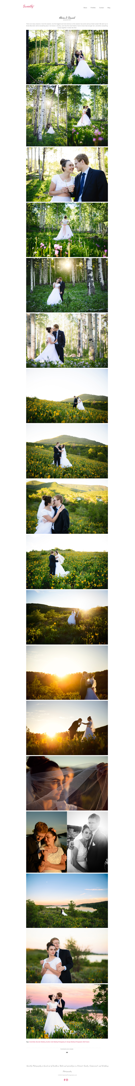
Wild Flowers (86, 1042)
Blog (109, 8)
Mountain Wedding (40, 1042)
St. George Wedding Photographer (73, 1042)
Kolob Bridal (32, 1042)
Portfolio (93, 8)
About (85, 8)
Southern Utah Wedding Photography (55, 1042)
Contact (101, 8)
